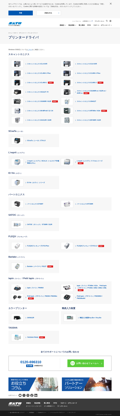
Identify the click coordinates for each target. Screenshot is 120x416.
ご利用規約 (31, 412)
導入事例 (82, 25)
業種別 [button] (62, 25)
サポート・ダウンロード (20, 33)
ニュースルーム (76, 21)
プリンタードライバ (33, 33)
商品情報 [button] (71, 25)
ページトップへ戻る (117, 410)
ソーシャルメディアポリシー (57, 412)
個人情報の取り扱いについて (17, 412)
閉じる (111, 4)
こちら (30, 49)
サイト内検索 (107, 21)
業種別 (28, 403)
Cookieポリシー (42, 412)
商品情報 (37, 403)
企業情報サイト (87, 21)
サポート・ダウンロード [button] (101, 25)
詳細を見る (48, 13)
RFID (89, 25)
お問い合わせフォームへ (87, 363)
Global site (110, 21)
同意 (20, 13)
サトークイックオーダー (35, 406)
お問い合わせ (100, 21)
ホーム (10, 33)
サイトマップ (72, 412)
